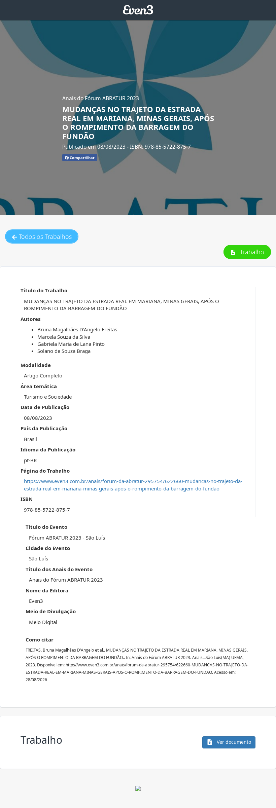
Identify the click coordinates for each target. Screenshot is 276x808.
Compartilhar (82, 157)
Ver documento (233, 742)
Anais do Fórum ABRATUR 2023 (100, 98)
